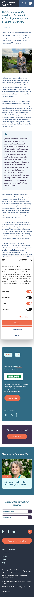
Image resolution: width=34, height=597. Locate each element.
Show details (23, 317)
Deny (17, 335)
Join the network (17, 436)
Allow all (17, 323)
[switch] (29, 297)
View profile (12, 398)
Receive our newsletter (17, 541)
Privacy (4, 556)
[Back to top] (30, 532)
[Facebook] (16, 415)
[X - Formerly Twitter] (6, 415)
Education (8, 354)
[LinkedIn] (11, 415)
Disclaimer (5, 553)
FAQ (3, 563)
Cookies (4, 559)
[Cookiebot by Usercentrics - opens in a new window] (20, 260)
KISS (9, 591)
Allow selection (17, 329)
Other (17, 354)
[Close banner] (31, 260)
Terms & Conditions (8, 549)
